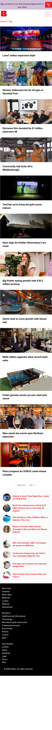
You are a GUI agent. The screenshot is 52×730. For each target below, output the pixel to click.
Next (32, 485)
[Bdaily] (4, 13)
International (7, 607)
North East (6, 588)
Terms (4, 659)
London (5, 600)
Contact (5, 646)
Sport (4, 637)
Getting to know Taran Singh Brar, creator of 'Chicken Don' (31, 497)
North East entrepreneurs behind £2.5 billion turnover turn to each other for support (29, 508)
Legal (4, 656)
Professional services (11, 625)
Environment (7, 628)
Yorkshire (6, 591)
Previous (20, 485)
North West (6, 594)
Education (6, 613)
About (4, 650)
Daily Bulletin (7, 643)
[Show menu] (48, 13)
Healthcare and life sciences (13, 616)
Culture (5, 634)
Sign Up (48, 5)
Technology (7, 619)
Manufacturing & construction (14, 622)
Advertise (6, 653)
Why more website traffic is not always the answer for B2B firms (29, 544)
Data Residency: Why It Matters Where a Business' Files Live (30, 518)
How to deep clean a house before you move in (29, 575)
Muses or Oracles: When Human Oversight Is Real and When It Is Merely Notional (30, 529)
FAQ (4, 662)
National (5, 604)
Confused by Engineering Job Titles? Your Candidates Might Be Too (29, 554)
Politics (5, 631)
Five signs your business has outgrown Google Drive (30, 565)
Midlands (6, 597)
